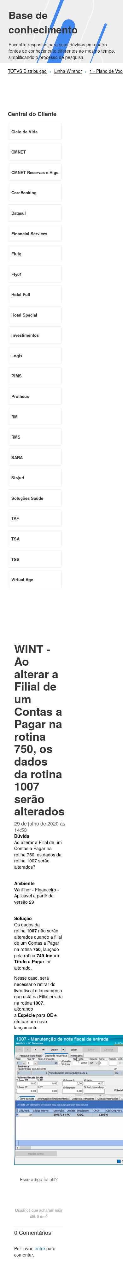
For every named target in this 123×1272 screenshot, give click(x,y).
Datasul (18, 213)
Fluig (16, 254)
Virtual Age (22, 579)
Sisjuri (17, 478)
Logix (16, 356)
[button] (39, 1190)
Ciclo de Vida (24, 132)
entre (40, 1248)
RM (14, 417)
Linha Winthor (68, 71)
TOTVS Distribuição (27, 71)
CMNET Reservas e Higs (34, 172)
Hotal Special (24, 315)
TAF (15, 518)
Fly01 (16, 274)
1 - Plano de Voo (106, 71)
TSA (15, 539)
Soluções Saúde (27, 498)
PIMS (16, 376)
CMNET (18, 152)
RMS (15, 437)
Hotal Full (20, 294)
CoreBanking (24, 192)
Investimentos (25, 335)
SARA (17, 457)
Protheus (20, 396)
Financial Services (29, 233)
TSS (15, 559)
